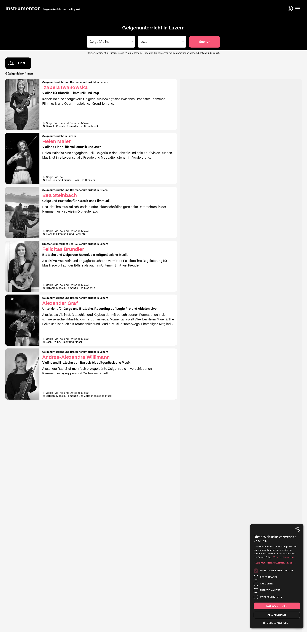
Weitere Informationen (284, 557)
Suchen (204, 41)
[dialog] (276, 576)
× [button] (298, 531)
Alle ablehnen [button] (277, 614)
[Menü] (297, 8)
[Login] (290, 8)
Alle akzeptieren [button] (276, 605)
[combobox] (110, 42)
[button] (277, 562)
